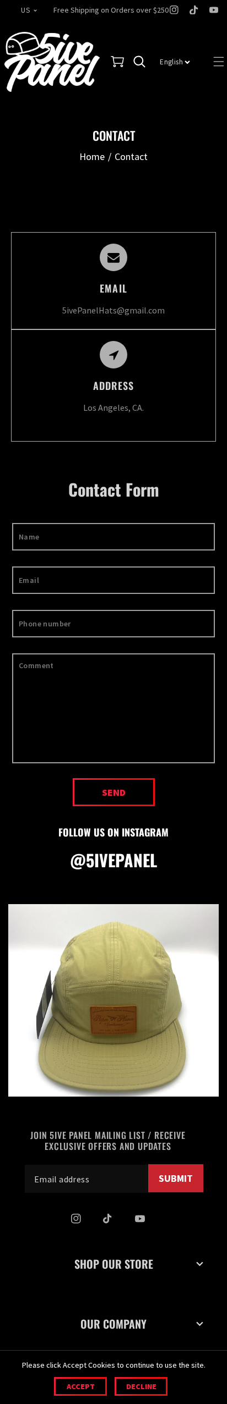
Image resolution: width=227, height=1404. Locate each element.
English (171, 62)
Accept (81, 1386)
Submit (176, 1178)
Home (92, 156)
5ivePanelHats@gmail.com (113, 310)
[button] (117, 61)
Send (114, 792)
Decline (141, 1386)
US (25, 10)
